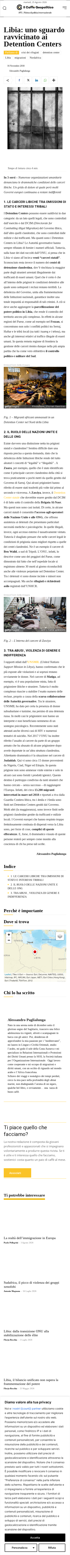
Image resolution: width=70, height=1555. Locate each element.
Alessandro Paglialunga (19, 71)
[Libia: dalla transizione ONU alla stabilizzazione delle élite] (35, 1312)
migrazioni (20, 57)
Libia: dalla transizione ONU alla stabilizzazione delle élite (26, 1333)
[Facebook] (19, 80)
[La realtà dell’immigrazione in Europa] (35, 1219)
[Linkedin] (36, 80)
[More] (54, 80)
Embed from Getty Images (17, 365)
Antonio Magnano (12, 1291)
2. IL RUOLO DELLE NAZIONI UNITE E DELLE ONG (33, 886)
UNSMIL (33, 662)
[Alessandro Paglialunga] (6, 71)
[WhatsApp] (45, 80)
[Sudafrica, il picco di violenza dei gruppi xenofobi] (35, 1263)
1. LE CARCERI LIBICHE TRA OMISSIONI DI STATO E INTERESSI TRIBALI (36, 878)
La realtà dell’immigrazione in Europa (30, 1238)
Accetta (35, 1537)
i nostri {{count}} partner (26, 1408)
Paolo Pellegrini (11, 1243)
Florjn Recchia (10, 1340)
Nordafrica (35, 57)
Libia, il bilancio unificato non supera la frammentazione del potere (31, 1382)
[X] (28, 80)
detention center (51, 52)
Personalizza (19, 1547)
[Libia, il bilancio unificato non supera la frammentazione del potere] (35, 1361)
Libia (8, 57)
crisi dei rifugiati (30, 52)
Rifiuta (52, 1547)
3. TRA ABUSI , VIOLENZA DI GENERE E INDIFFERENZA (34, 895)
